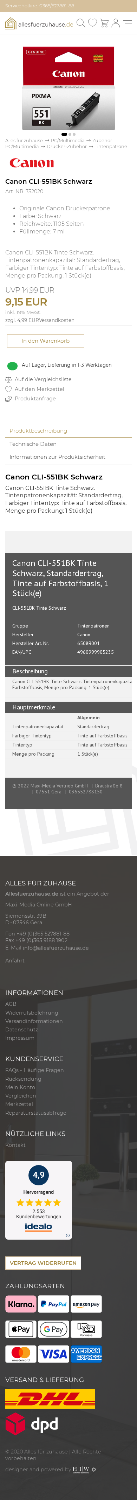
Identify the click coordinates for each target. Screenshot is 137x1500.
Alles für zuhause (24, 140)
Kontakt (15, 1145)
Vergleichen (20, 1096)
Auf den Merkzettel (38, 389)
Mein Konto (20, 1087)
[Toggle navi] (127, 23)
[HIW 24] (81, 1469)
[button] (64, 134)
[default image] (68, 87)
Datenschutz (21, 1029)
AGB (11, 1004)
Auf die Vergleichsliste (42, 379)
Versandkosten (56, 320)
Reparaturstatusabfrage (35, 1113)
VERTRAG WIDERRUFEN (43, 1263)
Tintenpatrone (111, 146)
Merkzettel (19, 1104)
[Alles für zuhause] (39, 22)
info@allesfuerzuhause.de (56, 948)
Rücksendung (23, 1079)
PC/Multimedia (67, 140)
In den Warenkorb (45, 340)
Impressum (19, 1038)
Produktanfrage (34, 398)
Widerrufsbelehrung (31, 1013)
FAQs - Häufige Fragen (34, 1070)
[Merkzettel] (92, 23)
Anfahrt (15, 961)
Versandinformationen (34, 1021)
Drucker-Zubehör (67, 146)
